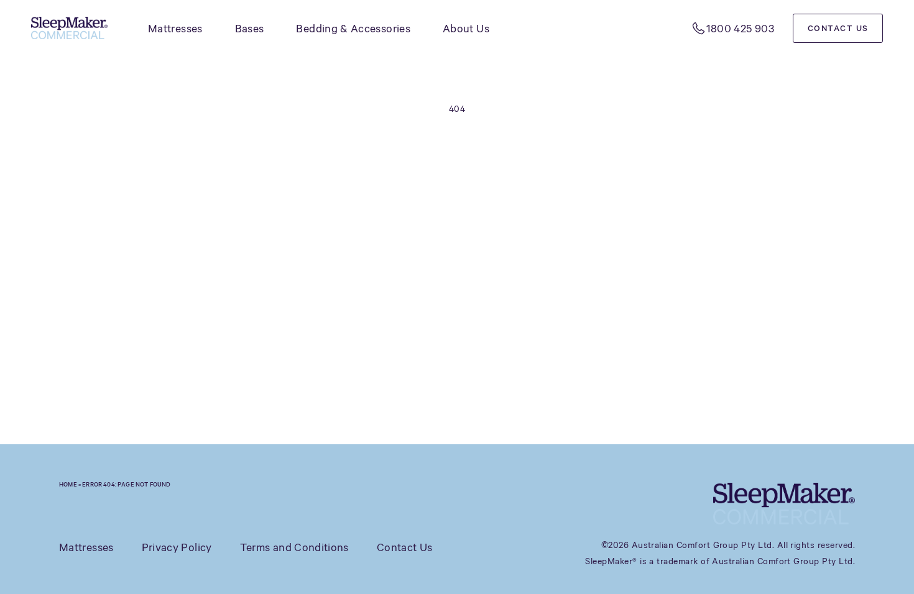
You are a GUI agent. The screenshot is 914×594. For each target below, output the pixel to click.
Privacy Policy (177, 547)
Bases (249, 28)
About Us (466, 28)
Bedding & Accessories (353, 28)
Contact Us (838, 28)
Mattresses (175, 28)
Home (68, 484)
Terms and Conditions (294, 547)
